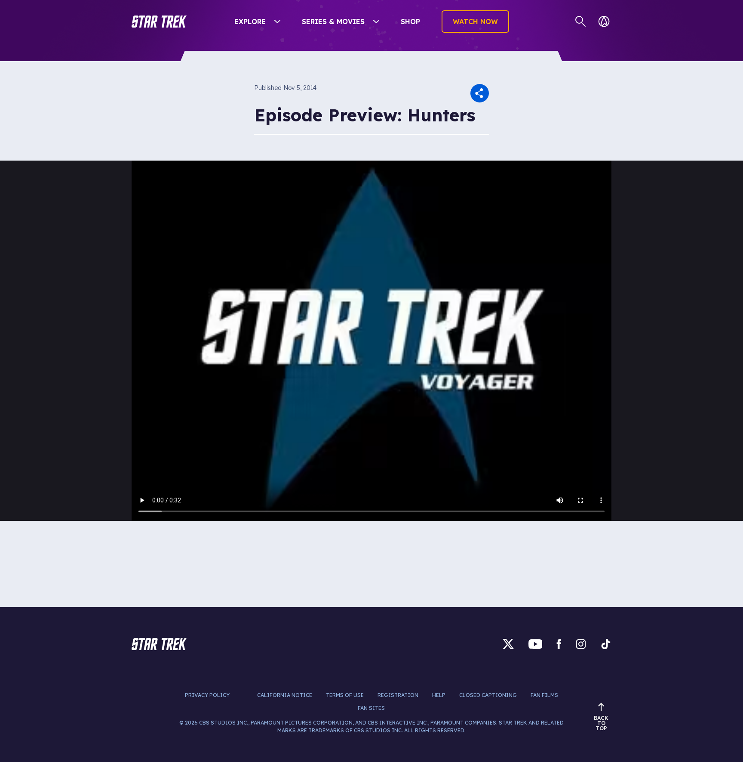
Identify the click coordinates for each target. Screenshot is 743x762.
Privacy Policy (207, 695)
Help (438, 695)
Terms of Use (345, 695)
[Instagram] (580, 643)
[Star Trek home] (159, 644)
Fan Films (544, 695)
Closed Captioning (488, 695)
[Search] (580, 21)
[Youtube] (535, 643)
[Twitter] (508, 643)
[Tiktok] (605, 643)
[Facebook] (559, 643)
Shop (410, 21)
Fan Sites (371, 708)
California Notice (284, 695)
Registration (398, 695)
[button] (159, 21)
